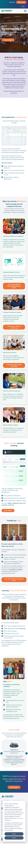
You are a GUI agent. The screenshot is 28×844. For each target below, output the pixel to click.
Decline (14, 837)
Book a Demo (21, 2)
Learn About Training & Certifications (14, 327)
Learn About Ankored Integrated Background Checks (14, 286)
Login (23, 6)
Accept (14, 833)
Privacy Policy (19, 818)
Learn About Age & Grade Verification (14, 365)
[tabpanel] (14, 753)
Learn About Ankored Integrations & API (14, 579)
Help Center (12, 2)
